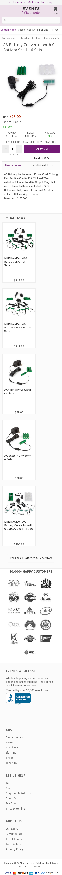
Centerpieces (8, 29)
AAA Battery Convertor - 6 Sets (18, 391)
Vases (21, 29)
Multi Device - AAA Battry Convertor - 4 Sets (16, 261)
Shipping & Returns (18, 793)
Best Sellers (13, 844)
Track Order (13, 798)
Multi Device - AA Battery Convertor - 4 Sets (17, 327)
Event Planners (16, 839)
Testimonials (14, 834)
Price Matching (15, 808)
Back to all (31, 558)
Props (55, 29)
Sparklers (32, 29)
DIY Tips (11, 803)
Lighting (43, 29)
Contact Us (13, 788)
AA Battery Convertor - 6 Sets (18, 457)
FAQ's (9, 783)
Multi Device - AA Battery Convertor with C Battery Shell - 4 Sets (19, 525)
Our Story (12, 828)
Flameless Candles (30, 38)
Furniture (12, 763)
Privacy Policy (15, 849)
